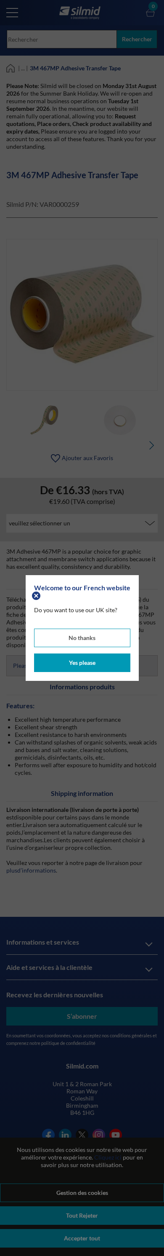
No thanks (82, 637)
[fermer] (37, 595)
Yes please (82, 662)
